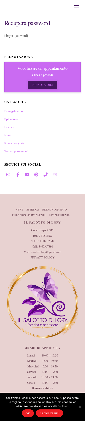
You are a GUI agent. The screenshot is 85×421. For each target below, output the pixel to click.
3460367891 (46, 246)
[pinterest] (36, 173)
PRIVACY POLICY (42, 257)
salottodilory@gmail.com (46, 252)
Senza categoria (14, 143)
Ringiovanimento (54, 209)
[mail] (55, 173)
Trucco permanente (16, 151)
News (8, 135)
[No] (80, 407)
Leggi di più (49, 413)
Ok (28, 413)
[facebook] (18, 173)
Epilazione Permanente (29, 215)
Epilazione (11, 119)
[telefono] (45, 173)
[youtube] (27, 173)
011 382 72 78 (45, 241)
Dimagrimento (13, 111)
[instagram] (8, 173)
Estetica (9, 127)
